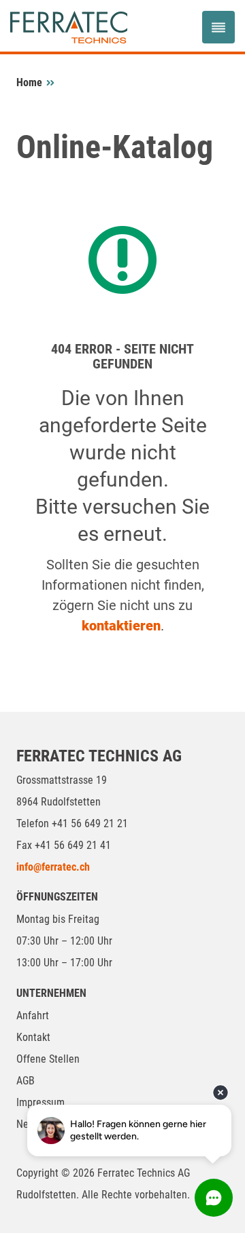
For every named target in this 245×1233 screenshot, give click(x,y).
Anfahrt (32, 1015)
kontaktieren (121, 626)
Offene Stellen (48, 1058)
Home (29, 82)
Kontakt (33, 1037)
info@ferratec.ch (53, 866)
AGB (25, 1080)
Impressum (40, 1102)
